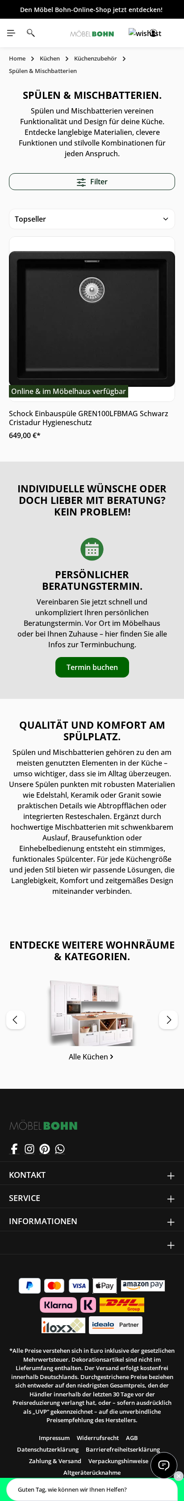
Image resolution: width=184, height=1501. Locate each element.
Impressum (54, 1438)
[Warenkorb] (173, 33)
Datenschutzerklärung (48, 1449)
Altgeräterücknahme (92, 1473)
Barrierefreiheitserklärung (123, 1449)
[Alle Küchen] (92, 1023)
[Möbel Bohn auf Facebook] (14, 1149)
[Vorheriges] (15, 1019)
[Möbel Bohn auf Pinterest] (44, 1149)
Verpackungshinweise (118, 1461)
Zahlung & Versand (55, 1461)
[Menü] (11, 33)
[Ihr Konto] (153, 33)
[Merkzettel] (133, 33)
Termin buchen (92, 667)
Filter (98, 182)
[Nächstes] (168, 1019)
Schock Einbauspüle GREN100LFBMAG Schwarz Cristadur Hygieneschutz (88, 418)
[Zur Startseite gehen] (92, 33)
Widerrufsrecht (98, 1438)
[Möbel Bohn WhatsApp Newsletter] (59, 1149)
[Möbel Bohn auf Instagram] (29, 1149)
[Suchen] (31, 33)
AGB (132, 1438)
